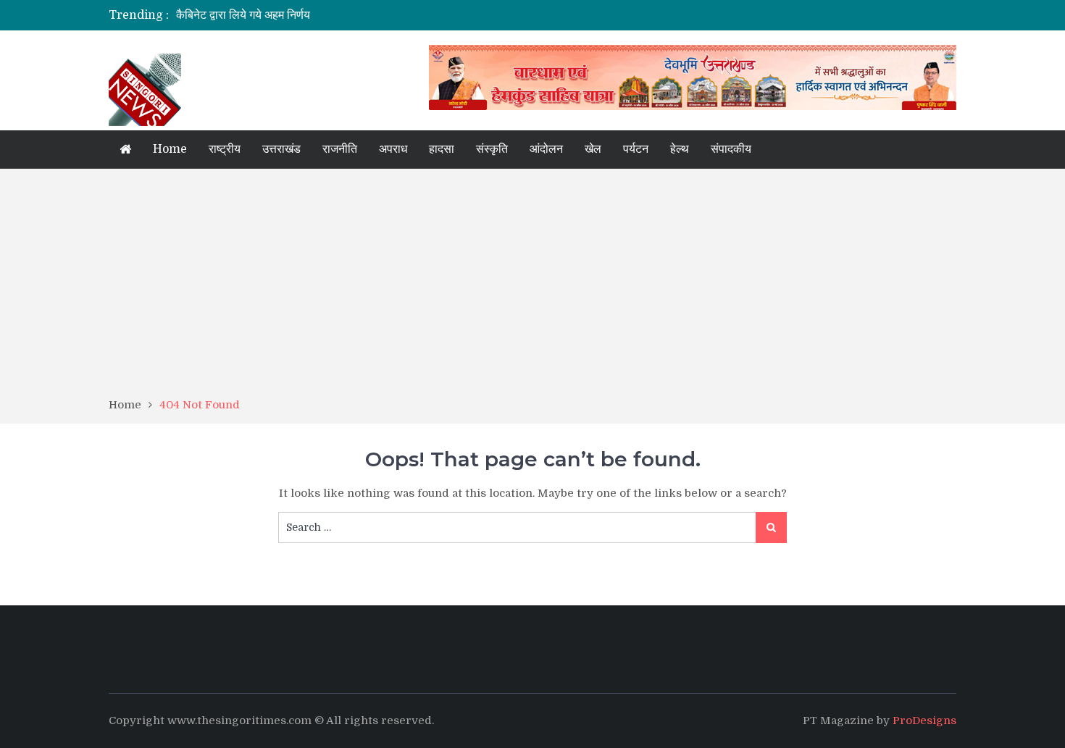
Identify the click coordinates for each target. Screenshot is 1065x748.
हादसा (441, 149)
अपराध (393, 149)
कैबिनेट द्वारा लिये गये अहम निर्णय (243, 15)
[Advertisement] (532, 288)
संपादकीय (731, 149)
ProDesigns (924, 720)
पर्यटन (635, 149)
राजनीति (339, 149)
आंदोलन (546, 149)
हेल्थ (679, 149)
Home (170, 149)
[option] (396, 15)
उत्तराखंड (281, 149)
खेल (593, 149)
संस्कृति (492, 149)
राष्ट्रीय (225, 149)
